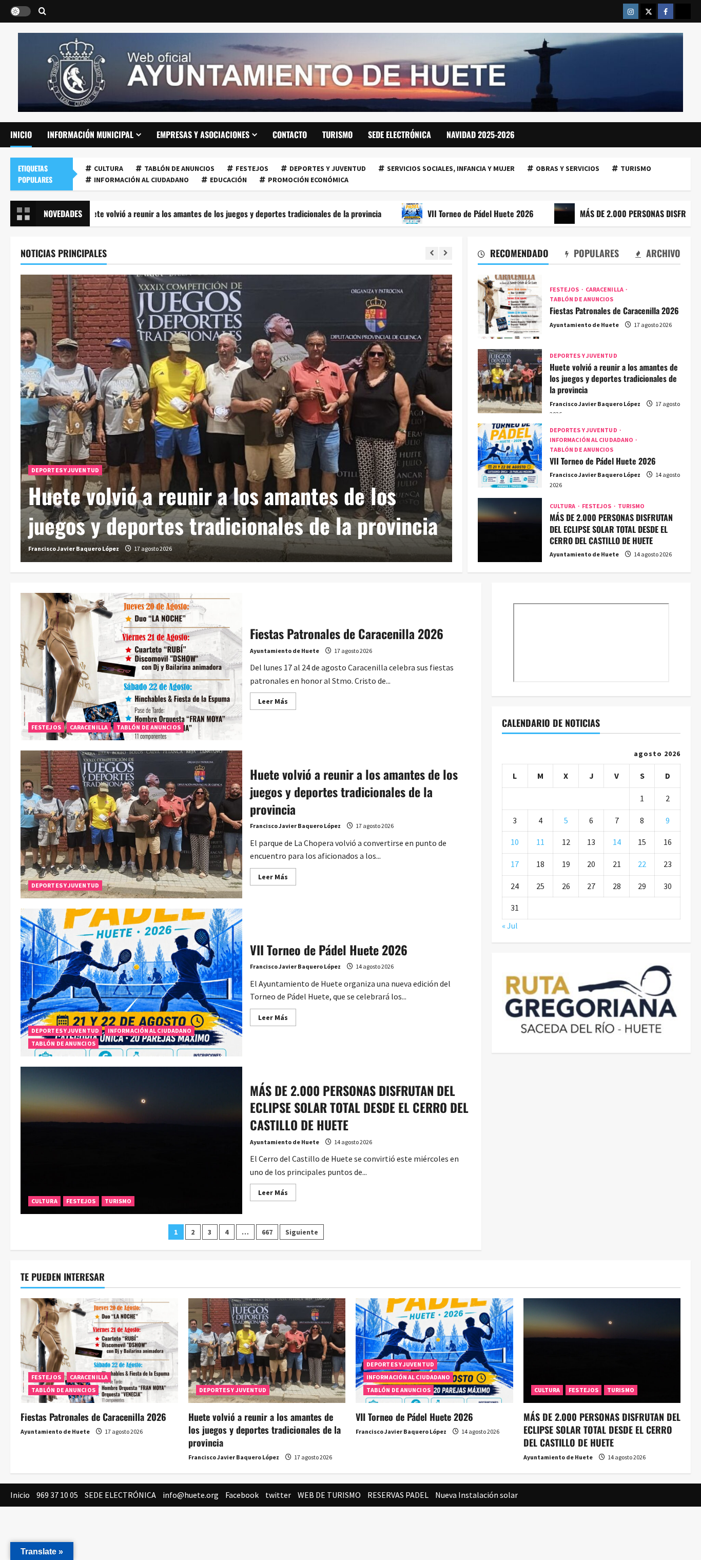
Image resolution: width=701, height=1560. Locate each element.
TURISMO (337, 134)
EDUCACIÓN (228, 179)
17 (515, 864)
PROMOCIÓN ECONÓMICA (308, 179)
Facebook (242, 1495)
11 (540, 842)
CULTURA (108, 168)
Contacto (289, 134)
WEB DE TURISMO (329, 1495)
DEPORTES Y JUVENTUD (327, 168)
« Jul (510, 925)
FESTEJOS (252, 168)
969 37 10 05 (57, 1495)
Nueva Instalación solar (476, 1495)
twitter (278, 1495)
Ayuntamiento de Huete (584, 325)
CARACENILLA (605, 289)
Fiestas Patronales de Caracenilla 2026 (510, 307)
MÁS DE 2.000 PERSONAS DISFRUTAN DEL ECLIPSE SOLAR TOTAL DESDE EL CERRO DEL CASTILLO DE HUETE (510, 530)
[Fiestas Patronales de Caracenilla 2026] (99, 1350)
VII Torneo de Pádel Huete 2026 (425, 213)
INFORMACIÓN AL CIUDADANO (141, 179)
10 (515, 842)
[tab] (513, 255)
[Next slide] (445, 253)
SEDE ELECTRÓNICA (399, 134)
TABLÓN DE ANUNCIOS (179, 168)
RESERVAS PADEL (398, 1495)
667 (267, 1232)
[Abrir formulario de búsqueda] (42, 11)
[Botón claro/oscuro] (20, 11)
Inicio (21, 134)
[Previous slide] (431, 253)
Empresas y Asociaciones (203, 134)
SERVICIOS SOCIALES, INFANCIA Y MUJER (451, 168)
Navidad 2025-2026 (480, 134)
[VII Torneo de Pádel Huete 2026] (434, 1350)
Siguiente (301, 1232)
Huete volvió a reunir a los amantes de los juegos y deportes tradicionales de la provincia (233, 510)
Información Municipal (90, 134)
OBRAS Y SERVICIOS (567, 168)
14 (617, 842)
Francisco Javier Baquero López (73, 548)
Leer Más (277, 703)
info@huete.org (191, 1495)
